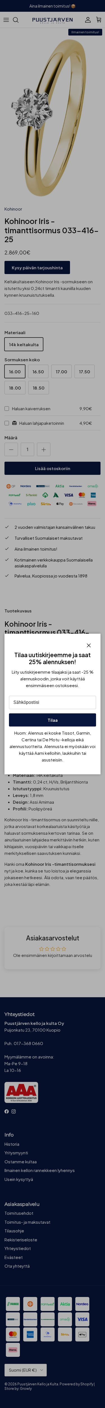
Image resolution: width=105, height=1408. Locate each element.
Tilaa (53, 720)
